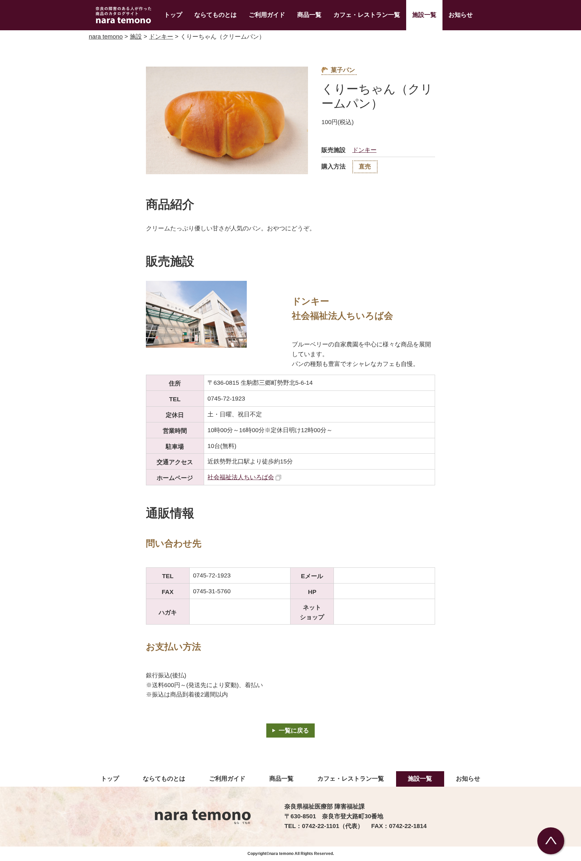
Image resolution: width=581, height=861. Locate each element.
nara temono (106, 36)
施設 (136, 36)
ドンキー (161, 36)
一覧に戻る (294, 730)
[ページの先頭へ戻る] (550, 840)
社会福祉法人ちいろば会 (240, 477)
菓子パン (343, 70)
